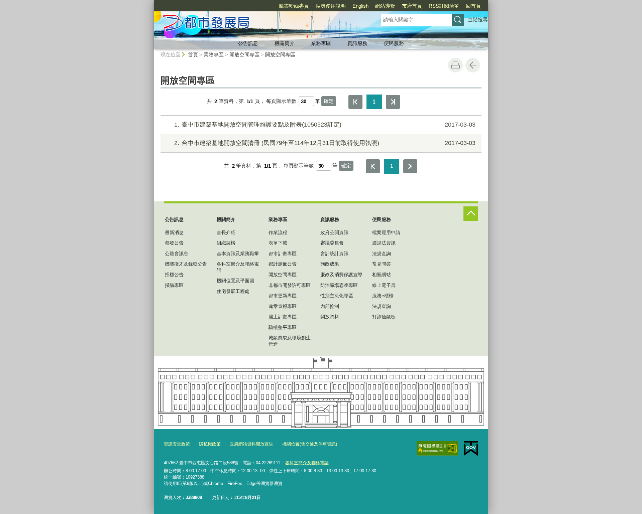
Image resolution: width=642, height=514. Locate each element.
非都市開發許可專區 (290, 285)
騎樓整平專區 (283, 327)
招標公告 (174, 274)
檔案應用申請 (386, 232)
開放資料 (329, 316)
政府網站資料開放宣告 (251, 444)
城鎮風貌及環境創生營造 (290, 340)
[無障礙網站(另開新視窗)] (437, 448)
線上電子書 (384, 285)
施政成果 (329, 264)
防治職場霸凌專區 (339, 285)
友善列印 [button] (455, 65)
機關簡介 (285, 43)
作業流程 (278, 232)
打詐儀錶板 (384, 316)
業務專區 (321, 43)
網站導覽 (385, 6)
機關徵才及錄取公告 (186, 264)
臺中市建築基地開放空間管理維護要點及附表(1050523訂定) (324, 124)
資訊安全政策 (177, 444)
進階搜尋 (478, 19)
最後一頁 (393, 102)
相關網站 (381, 274)
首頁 (193, 54)
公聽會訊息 (176, 253)
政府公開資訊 (334, 232)
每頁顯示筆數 (281, 101)
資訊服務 (357, 43)
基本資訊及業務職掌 (238, 253)
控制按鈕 (470, 213)
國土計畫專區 (283, 316)
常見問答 (381, 264)
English (360, 6)
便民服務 (394, 43)
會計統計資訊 (334, 253)
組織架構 (226, 242)
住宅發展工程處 (233, 291)
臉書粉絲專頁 (294, 6)
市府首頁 (412, 6)
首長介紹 (226, 232)
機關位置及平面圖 (235, 280)
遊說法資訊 (384, 242)
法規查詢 (381, 253)
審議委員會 (332, 242)
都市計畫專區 (283, 253)
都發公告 (174, 242)
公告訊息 (248, 43)
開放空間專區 (244, 54)
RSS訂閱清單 (444, 6)
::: (151, 3)
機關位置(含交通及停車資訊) (309, 444)
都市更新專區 (283, 295)
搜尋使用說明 (331, 6)
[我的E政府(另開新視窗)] (471, 448)
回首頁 (473, 6)
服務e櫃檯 (383, 295)
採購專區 (174, 285)
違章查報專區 (283, 306)
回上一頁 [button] (472, 65)
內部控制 (329, 306)
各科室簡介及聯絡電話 (238, 267)
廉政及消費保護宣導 (341, 274)
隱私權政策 (210, 444)
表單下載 (278, 242)
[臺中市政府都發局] (259, 24)
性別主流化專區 (336, 295)
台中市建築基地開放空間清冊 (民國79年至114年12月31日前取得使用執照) (324, 143)
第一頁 (355, 102)
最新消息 (174, 232)
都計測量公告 (283, 264)
